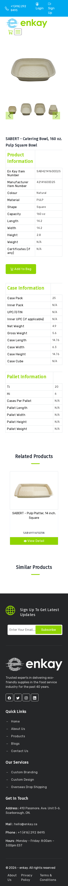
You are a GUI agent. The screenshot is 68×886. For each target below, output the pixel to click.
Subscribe (48, 630)
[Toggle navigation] (18, 32)
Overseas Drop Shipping (29, 787)
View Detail (35, 541)
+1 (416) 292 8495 (31, 832)
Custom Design (22, 779)
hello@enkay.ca (25, 824)
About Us (17, 729)
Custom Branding (24, 772)
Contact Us (19, 751)
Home (15, 721)
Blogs (15, 743)
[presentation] (9, 115)
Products (18, 736)
